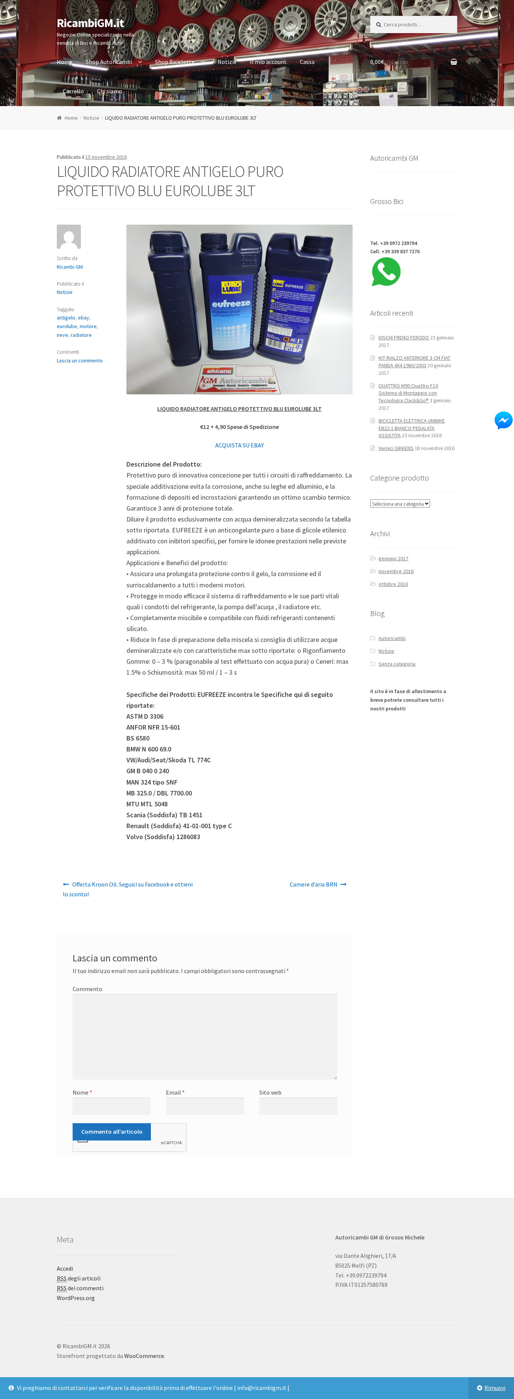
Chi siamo (109, 91)
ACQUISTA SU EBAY (239, 445)
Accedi (65, 1268)
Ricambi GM (70, 266)
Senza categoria (397, 663)
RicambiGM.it (90, 22)
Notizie (227, 61)
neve (62, 335)
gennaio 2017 (393, 558)
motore (88, 326)
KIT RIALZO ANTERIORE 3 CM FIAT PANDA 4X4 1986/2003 (414, 361)
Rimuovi (494, 1387)
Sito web (270, 1092)
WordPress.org (76, 1298)
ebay (83, 317)
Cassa (307, 61)
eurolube (67, 326)
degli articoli (78, 1278)
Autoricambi (392, 638)
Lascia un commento (80, 360)
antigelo (66, 317)
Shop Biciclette (175, 61)
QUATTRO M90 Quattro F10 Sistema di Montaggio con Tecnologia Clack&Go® (408, 393)
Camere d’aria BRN (314, 884)
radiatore (81, 335)
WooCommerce (144, 1355)
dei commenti (80, 1288)
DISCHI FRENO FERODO (404, 337)
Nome (82, 1092)
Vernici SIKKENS (396, 448)
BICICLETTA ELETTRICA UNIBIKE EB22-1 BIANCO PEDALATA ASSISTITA (412, 428)
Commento (87, 989)
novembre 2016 (396, 571)
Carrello (73, 91)
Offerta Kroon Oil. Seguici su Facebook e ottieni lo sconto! (128, 889)
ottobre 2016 (393, 584)
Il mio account (268, 61)
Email (175, 1092)
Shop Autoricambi (109, 61)
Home (65, 61)
